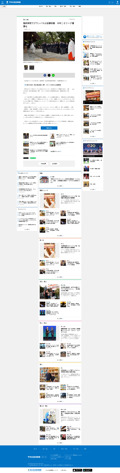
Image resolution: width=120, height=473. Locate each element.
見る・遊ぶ (48, 6)
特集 (80, 6)
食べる (40, 6)
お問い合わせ (68, 456)
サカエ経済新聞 (13, 2)
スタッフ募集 (68, 458)
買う (56, 6)
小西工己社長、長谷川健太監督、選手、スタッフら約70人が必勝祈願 (43, 85)
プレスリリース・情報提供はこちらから (74, 455)
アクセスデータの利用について (57, 456)
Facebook (109, 2)
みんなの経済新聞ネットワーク (34, 470)
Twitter (112, 2)
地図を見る (49, 128)
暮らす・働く (63, 6)
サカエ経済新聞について (56, 455)
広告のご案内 (54, 458)
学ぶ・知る (72, 6)
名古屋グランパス (27, 29)
